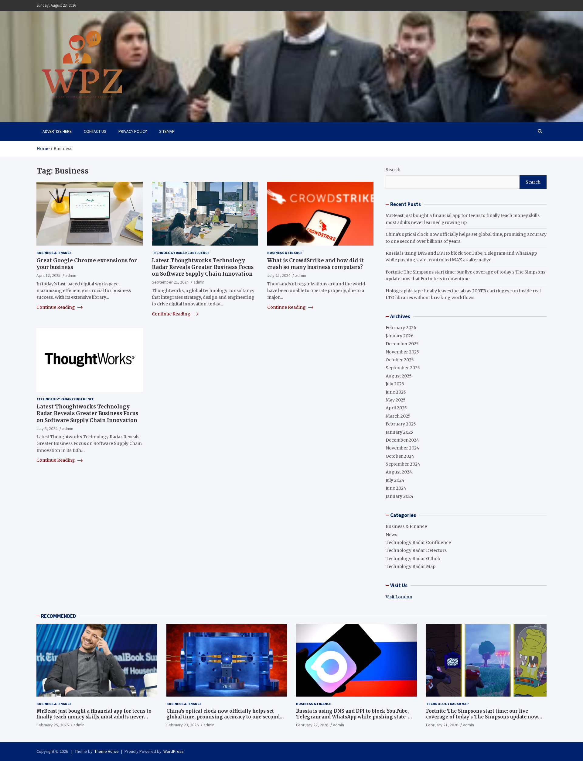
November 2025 (402, 352)
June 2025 (396, 392)
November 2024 (402, 448)
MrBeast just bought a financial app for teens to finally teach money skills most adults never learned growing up (94, 717)
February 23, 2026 (182, 725)
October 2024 (400, 456)
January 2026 (400, 336)
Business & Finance (54, 252)
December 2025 (402, 343)
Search (393, 169)
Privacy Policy (132, 131)
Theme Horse (106, 751)
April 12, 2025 (48, 275)
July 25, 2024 (278, 275)
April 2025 (396, 408)
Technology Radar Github (413, 558)
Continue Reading (56, 307)
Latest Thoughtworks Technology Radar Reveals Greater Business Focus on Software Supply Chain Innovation (203, 267)
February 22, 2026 (312, 725)
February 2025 (401, 424)
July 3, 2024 (46, 428)
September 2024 (403, 464)
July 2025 (395, 384)
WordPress (173, 751)
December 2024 (402, 440)
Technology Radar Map (410, 566)
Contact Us (95, 131)
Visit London (399, 597)
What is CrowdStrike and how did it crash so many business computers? (315, 263)
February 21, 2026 (442, 725)
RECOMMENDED (58, 616)
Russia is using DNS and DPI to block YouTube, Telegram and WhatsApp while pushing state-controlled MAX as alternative (352, 717)
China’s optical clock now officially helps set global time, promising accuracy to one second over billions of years (223, 717)
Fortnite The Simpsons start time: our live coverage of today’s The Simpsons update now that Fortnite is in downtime (482, 717)
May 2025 (396, 400)
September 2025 (403, 367)
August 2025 (399, 376)
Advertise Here (57, 131)
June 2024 (396, 488)
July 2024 (395, 480)
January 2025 (399, 432)
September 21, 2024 (170, 282)
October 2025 (400, 360)
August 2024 (399, 472)
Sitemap (167, 131)
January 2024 (400, 496)
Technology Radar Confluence (181, 252)
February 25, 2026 (52, 725)
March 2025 (398, 416)
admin (70, 275)
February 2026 (401, 327)
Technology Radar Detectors (416, 550)
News (391, 534)
